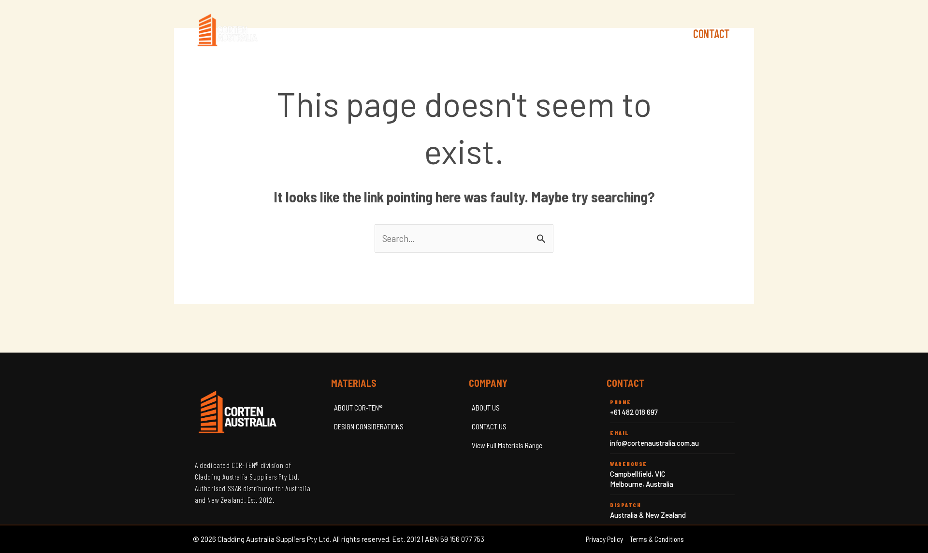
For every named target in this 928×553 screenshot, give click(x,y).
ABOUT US (486, 407)
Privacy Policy (604, 539)
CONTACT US (489, 426)
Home (464, 34)
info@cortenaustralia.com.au (654, 443)
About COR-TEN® (527, 34)
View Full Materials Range (507, 445)
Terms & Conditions (657, 539)
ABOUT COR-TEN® (358, 407)
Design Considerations (627, 34)
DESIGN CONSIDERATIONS (369, 426)
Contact (711, 34)
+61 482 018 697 (634, 412)
